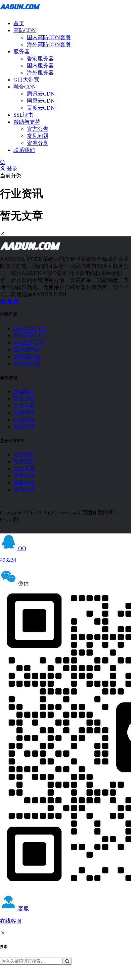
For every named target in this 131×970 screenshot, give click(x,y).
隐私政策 (24, 483)
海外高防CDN (30, 335)
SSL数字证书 (28, 342)
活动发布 (24, 412)
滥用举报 (24, 490)
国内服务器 (40, 65)
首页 (18, 23)
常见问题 (37, 136)
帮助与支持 (26, 122)
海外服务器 (40, 72)
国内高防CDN (30, 328)
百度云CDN (41, 108)
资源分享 (37, 143)
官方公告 (37, 129)
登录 (11, 168)
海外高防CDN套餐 (49, 44)
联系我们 (24, 150)
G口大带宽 (26, 79)
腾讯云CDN (41, 94)
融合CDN (24, 87)
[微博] (3, 301)
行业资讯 (24, 419)
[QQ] (10, 301)
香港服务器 (40, 58)
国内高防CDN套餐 (49, 37)
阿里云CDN (41, 101)
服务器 (21, 51)
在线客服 (24, 468)
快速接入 (24, 391)
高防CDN (24, 30)
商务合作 (24, 475)
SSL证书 (23, 115)
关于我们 (24, 454)
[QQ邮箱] (16, 301)
